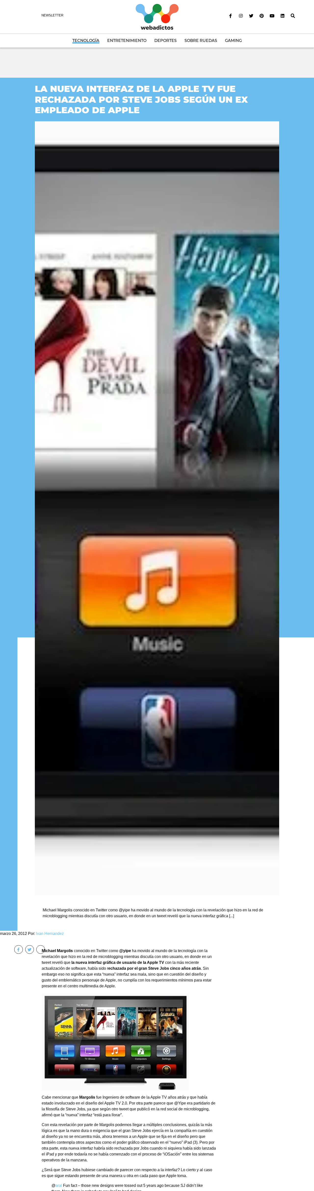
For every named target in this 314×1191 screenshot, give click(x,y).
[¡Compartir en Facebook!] (18, 949)
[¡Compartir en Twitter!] (29, 949)
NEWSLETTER (52, 15)
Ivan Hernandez (50, 933)
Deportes (165, 40)
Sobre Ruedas (200, 40)
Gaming (233, 40)
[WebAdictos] (157, 16)
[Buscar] (293, 16)
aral (58, 1185)
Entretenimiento (126, 40)
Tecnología (85, 40)
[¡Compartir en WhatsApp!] (40, 949)
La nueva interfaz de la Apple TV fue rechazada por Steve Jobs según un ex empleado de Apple (141, 99)
